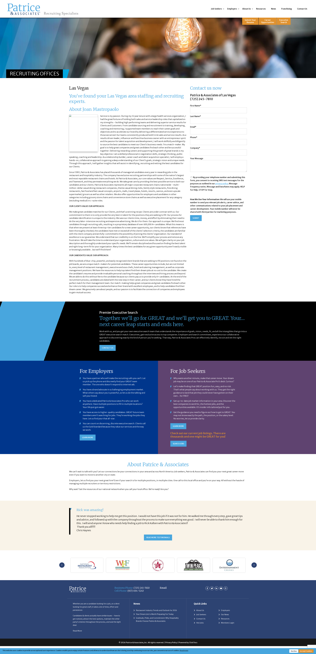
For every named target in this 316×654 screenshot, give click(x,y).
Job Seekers (216, 9)
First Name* (195, 105)
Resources (261, 9)
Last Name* (195, 116)
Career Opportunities (267, 21)
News (273, 9)
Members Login (227, 613)
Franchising (286, 9)
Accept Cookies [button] (306, 651)
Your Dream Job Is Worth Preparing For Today (155, 604)
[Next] (254, 555)
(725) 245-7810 (201, 99)
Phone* (193, 137)
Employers (232, 9)
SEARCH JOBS (178, 444)
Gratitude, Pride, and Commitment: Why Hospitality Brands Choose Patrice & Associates (157, 609)
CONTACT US (107, 348)
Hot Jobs (200, 613)
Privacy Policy (171, 633)
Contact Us (302, 9)
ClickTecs (193, 633)
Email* (193, 127)
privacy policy (221, 183)
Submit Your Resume (250, 21)
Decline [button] (294, 651)
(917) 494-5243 (136, 581)
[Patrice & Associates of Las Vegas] (42, 3)
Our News (225, 605)
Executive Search (283, 21)
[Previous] (62, 555)
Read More (77, 621)
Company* (195, 148)
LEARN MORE (87, 437)
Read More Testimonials (158, 528)
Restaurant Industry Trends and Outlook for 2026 (156, 601)
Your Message (196, 158)
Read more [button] (184, 650)
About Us (246, 9)
